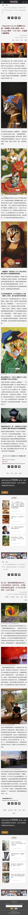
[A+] (15, 21)
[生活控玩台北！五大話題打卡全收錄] (14, 519)
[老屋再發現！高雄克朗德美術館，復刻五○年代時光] (14, 866)
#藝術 (26, 40)
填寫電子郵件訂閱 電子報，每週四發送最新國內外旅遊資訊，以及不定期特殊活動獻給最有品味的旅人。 (13, 482)
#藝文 (21, 40)
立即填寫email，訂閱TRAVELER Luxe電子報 (14, 904)
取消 (16, 908)
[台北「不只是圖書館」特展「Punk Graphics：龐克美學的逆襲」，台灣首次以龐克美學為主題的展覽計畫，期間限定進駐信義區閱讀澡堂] (14, 507)
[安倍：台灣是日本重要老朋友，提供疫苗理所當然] (14, 529)
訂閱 (5, 492)
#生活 (17, 40)
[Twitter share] (12, 18)
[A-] (12, 21)
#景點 (17, 597)
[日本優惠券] (14, 555)
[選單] (2, 2)
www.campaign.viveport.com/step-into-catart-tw (15, 463)
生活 (7, 5)
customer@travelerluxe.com (14, 913)
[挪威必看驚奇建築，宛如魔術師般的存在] (14, 856)
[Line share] (19, 18)
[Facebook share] (9, 18)
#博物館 (6, 597)
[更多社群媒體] (26, 2)
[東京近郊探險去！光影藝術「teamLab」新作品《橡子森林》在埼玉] (14, 540)
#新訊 (13, 40)
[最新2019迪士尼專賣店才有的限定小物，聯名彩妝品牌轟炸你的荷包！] (14, 878)
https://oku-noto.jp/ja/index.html (11, 800)
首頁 (3, 5)
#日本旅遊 (12, 597)
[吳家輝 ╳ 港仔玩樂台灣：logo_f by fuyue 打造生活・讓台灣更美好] (14, 845)
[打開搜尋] (23, 2)
